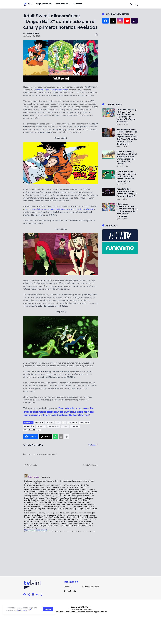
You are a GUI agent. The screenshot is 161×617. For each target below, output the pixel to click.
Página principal (43, 3)
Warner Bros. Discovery (32, 430)
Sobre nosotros (62, 3)
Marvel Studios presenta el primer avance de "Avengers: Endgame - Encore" (126, 192)
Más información (22, 610)
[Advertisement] (120, 63)
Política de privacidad (89, 587)
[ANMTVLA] (120, 235)
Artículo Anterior (31, 465)
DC (64, 422)
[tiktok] (134, 21)
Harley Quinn (84, 422)
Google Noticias (70, 591)
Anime (58, 422)
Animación (49, 422)
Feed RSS (68, 587)
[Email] (61, 436)
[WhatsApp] (55, 436)
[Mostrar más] (66, 436)
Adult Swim (39, 422)
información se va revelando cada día (51, 89)
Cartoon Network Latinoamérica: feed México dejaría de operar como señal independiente (126, 176)
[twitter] (113, 21)
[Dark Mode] (130, 4)
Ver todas (92, 445)
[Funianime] (120, 248)
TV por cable (75, 426)
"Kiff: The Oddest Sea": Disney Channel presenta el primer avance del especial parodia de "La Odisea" (126, 157)
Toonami (65, 426)
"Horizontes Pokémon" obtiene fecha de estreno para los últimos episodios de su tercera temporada (127, 210)
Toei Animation (53, 426)
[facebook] (105, 21)
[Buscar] (135, 4)
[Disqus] (60, 502)
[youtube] (127, 21)
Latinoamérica (29, 426)
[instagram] (120, 21)
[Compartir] (95, 34)
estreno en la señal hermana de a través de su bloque (58, 209)
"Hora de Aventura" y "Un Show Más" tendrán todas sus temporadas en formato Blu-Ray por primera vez (126, 115)
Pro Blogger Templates (98, 611)
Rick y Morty (41, 426)
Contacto (77, 3)
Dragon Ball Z (72, 422)
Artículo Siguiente (89, 465)
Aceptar (48, 609)
